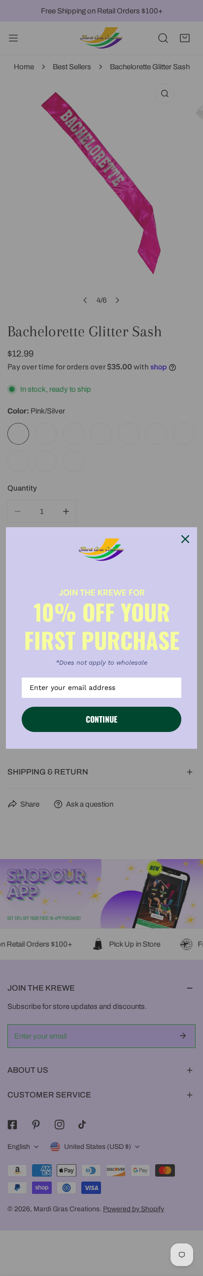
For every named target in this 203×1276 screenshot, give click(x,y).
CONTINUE (101, 719)
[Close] (185, 539)
